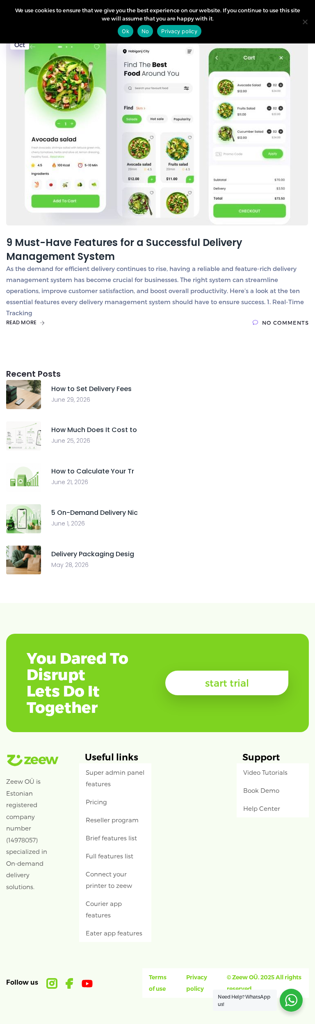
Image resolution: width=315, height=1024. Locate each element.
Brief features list (111, 838)
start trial (227, 683)
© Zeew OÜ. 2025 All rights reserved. (264, 983)
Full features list (109, 856)
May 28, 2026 (70, 565)
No (145, 31)
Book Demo (261, 790)
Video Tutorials (265, 772)
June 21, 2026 (69, 482)
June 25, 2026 (70, 441)
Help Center (261, 808)
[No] (305, 22)
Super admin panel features (115, 778)
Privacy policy (196, 983)
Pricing (96, 802)
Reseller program (112, 820)
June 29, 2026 (70, 400)
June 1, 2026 (68, 523)
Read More (22, 322)
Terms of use (158, 983)
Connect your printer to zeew (109, 879)
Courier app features (104, 909)
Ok (125, 31)
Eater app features (114, 933)
